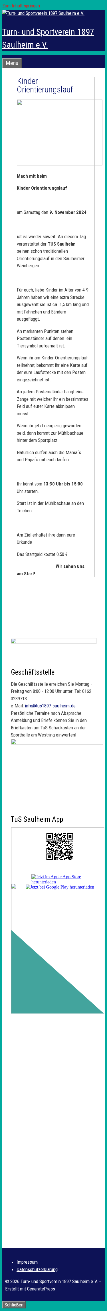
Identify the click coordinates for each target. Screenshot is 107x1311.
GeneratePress (41, 1289)
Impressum (27, 1262)
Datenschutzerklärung (37, 1269)
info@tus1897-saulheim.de (50, 706)
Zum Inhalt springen (21, 6)
